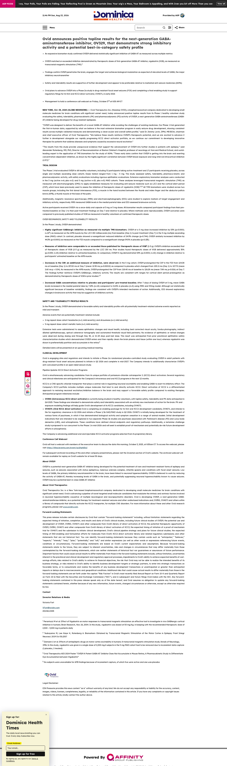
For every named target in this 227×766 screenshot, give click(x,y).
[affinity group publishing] (28, 386)
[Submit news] (28, 374)
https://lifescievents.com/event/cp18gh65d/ (67, 447)
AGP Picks (7, 4)
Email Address (13, 743)
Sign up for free (25, 753)
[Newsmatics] (28, 392)
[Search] (164, 27)
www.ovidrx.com (70, 507)
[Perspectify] (28, 380)
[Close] (46, 714)
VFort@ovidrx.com (51, 607)
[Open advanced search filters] (169, 27)
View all (221, 3)
